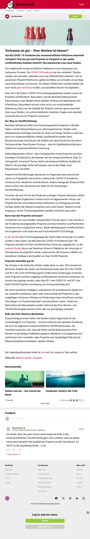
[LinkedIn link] (77, 498)
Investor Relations (12, 474)
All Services (42, 491)
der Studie (12, 237)
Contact (79, 470)
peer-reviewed (24, 87)
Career (7, 483)
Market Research (44, 483)
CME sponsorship (44, 487)
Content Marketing (45, 478)
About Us (8, 470)
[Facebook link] (56, 498)
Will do (45, 521)
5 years (81, 429)
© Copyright (9, 400)
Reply (8, 450)
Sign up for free (45, 527)
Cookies (79, 483)
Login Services (43, 474)
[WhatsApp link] (84, 498)
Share (75, 16)
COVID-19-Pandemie (41, 72)
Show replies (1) (14, 454)
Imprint (79, 487)
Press (7, 478)
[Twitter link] (63, 498)
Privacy (79, 478)
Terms (78, 474)
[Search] (83, 11)
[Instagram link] (70, 498)
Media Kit (41, 470)
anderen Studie (13, 248)
